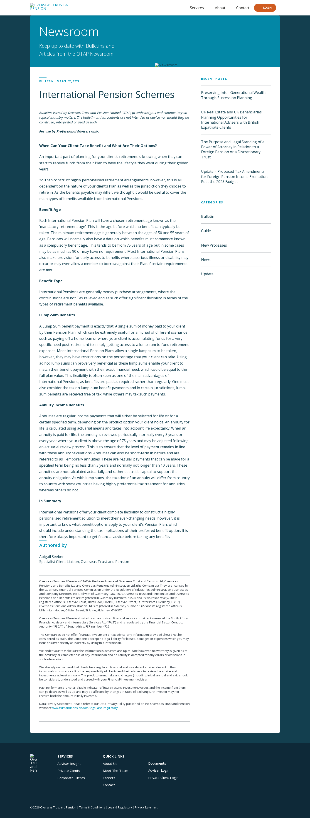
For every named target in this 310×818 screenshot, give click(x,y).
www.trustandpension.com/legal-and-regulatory (85, 708)
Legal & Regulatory (120, 807)
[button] (265, 8)
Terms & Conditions (92, 807)
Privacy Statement (146, 807)
